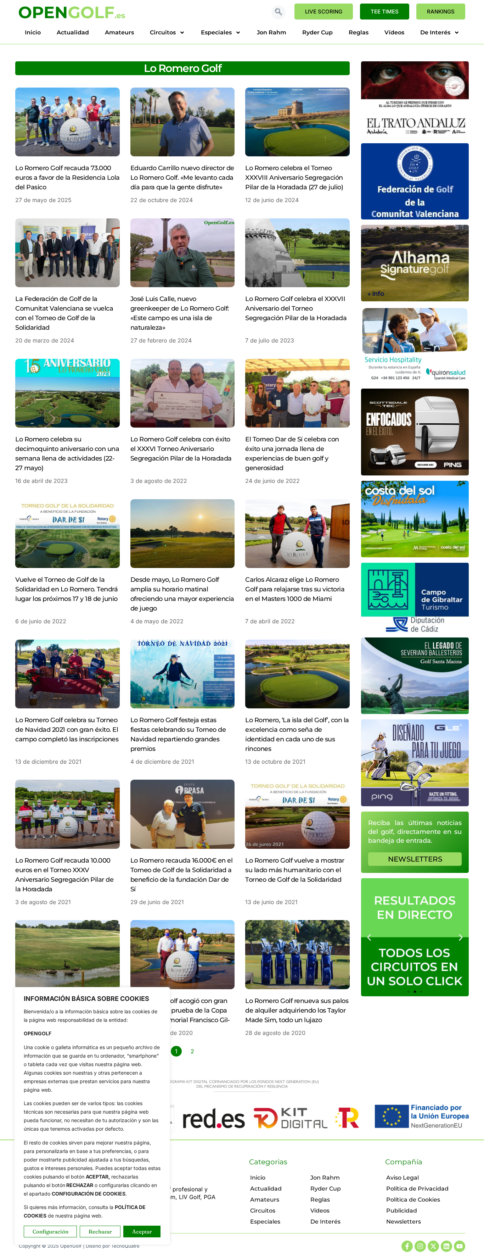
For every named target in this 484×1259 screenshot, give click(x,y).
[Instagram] (420, 1246)
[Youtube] (459, 1246)
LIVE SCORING (323, 11)
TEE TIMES (385, 11)
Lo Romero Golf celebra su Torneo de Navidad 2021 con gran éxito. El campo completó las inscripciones (66, 729)
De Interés (435, 32)
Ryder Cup (317, 32)
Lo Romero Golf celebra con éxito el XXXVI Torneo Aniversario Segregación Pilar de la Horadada (181, 448)
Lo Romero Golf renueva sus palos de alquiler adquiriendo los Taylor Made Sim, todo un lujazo (296, 1010)
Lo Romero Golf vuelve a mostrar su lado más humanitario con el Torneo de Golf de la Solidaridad (294, 870)
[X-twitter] (433, 1246)
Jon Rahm (271, 32)
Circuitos (163, 32)
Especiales (216, 32)
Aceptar (142, 1231)
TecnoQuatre (125, 1246)
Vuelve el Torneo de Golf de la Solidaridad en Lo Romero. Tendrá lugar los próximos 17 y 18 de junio (66, 589)
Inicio (33, 32)
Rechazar (100, 1231)
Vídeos (394, 32)
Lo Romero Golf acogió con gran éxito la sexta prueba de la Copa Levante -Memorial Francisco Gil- (180, 1010)
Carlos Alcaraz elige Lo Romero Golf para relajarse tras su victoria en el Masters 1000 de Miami (294, 589)
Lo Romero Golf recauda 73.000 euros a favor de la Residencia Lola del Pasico (67, 177)
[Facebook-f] (407, 1246)
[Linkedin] (446, 1246)
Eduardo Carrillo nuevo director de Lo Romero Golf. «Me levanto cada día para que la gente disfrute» (182, 177)
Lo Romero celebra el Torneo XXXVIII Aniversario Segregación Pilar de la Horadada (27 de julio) (294, 177)
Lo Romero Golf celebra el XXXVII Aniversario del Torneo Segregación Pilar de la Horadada (296, 308)
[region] (92, 1116)
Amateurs (119, 32)
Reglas (358, 32)
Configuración (50, 1231)
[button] (278, 12)
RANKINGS (441, 11)
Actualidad (73, 32)
